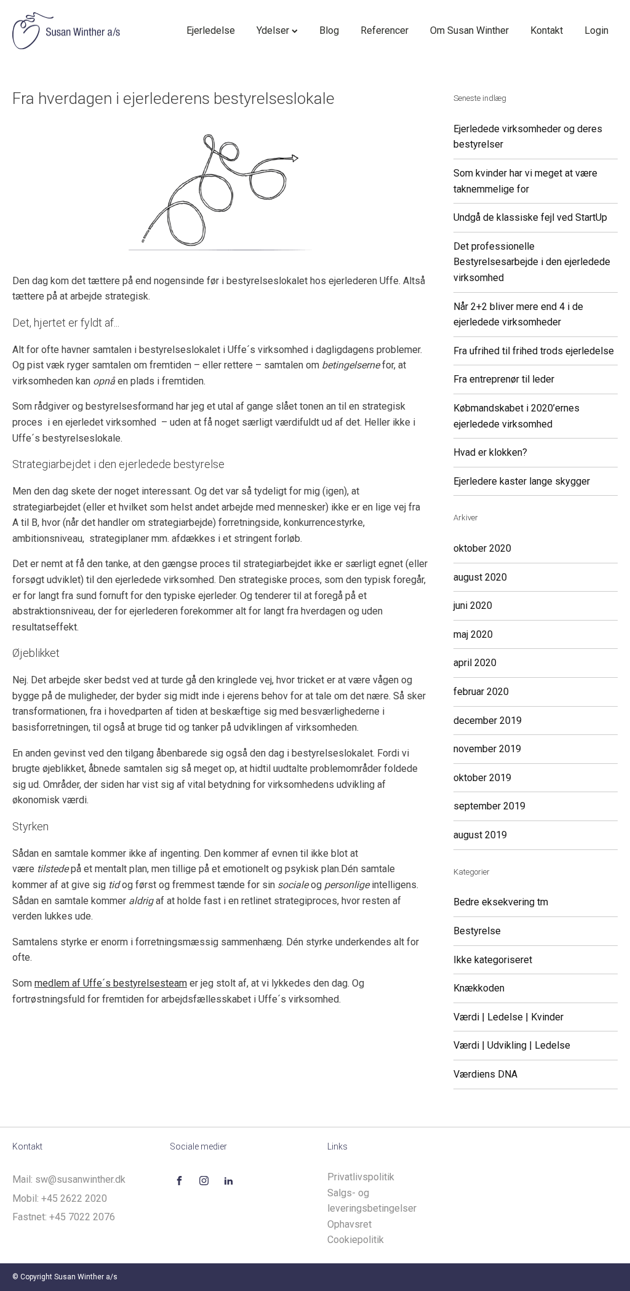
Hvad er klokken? (490, 452)
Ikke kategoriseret (492, 960)
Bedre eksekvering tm (500, 902)
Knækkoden (478, 988)
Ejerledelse (210, 30)
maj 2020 (473, 634)
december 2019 (487, 720)
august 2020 (480, 577)
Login (596, 30)
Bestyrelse (477, 931)
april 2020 (474, 663)
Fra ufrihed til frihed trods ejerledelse (533, 351)
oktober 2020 (482, 548)
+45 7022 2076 (82, 1217)
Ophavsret (349, 1224)
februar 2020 (481, 691)
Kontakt (546, 30)
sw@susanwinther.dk (80, 1179)
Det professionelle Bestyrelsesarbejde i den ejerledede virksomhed (531, 262)
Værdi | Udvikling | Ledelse (511, 1045)
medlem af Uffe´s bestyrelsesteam (110, 983)
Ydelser (273, 30)
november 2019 (487, 749)
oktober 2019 (482, 778)
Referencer (385, 30)
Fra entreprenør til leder (503, 379)
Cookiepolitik (355, 1239)
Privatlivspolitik (360, 1177)
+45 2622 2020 (74, 1198)
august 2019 (480, 835)
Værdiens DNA (485, 1074)
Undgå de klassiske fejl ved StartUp (530, 217)
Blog (329, 30)
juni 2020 (472, 605)
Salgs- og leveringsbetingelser (372, 1201)
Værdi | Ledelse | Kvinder (508, 1017)
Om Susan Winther (469, 30)
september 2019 (489, 806)
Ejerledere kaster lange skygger (521, 481)
